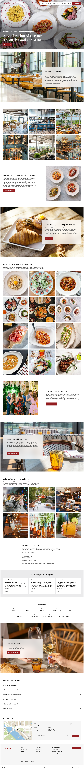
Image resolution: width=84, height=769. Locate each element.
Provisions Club (56, 3)
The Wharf (48, 3)
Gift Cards (38, 753)
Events (22, 751)
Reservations (55, 749)
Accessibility (32, 761)
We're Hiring (55, 753)
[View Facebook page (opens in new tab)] (2, 767)
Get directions (74, 724)
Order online (75, 735)
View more (7, 588)
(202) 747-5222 (51, 729)
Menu (43, 3)
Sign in (69, 3)
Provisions (38, 751)
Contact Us (39, 755)
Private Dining (24, 749)
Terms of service (24, 761)
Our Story (23, 753)
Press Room (23, 755)
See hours (67, 735)
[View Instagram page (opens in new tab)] (4, 767)
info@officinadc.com (52, 730)
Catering (38, 749)
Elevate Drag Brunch (57, 751)
